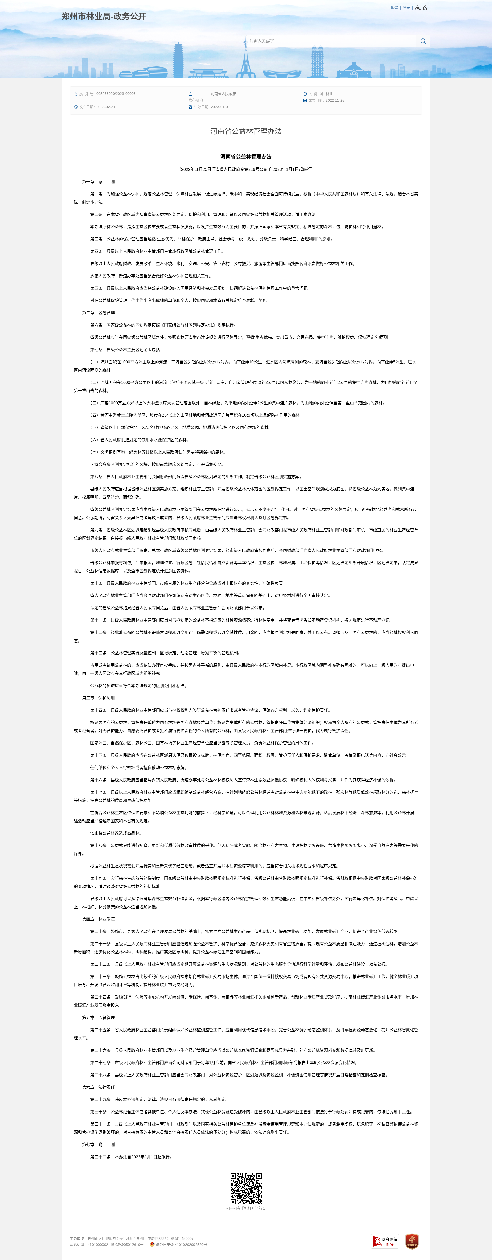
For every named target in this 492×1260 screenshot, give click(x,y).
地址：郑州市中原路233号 (147, 1238)
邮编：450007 (182, 1238)
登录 (406, 8)
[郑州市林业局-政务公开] (103, 16)
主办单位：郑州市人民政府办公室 (97, 1238)
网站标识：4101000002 (89, 1245)
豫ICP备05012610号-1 (129, 1245)
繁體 (394, 8)
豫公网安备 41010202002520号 (181, 1245)
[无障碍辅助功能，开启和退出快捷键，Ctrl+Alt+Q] (421, 8)
